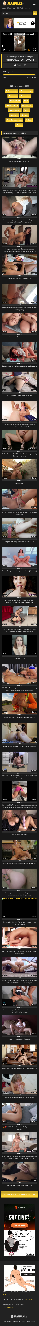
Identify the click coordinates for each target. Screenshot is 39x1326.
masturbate (28, 105)
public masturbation (15, 120)
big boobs (26, 96)
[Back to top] (32, 1320)
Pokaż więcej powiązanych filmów (19, 1194)
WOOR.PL (29, 1299)
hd (27, 100)
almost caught (27, 91)
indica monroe (13, 105)
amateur (13, 96)
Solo (29, 120)
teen (20, 125)
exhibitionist (16, 100)
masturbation (15, 110)
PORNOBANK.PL (9, 1307)
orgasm (14, 115)
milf (27, 110)
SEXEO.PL (6, 1294)
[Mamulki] (16, 3)
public (25, 115)
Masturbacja (12, 91)
